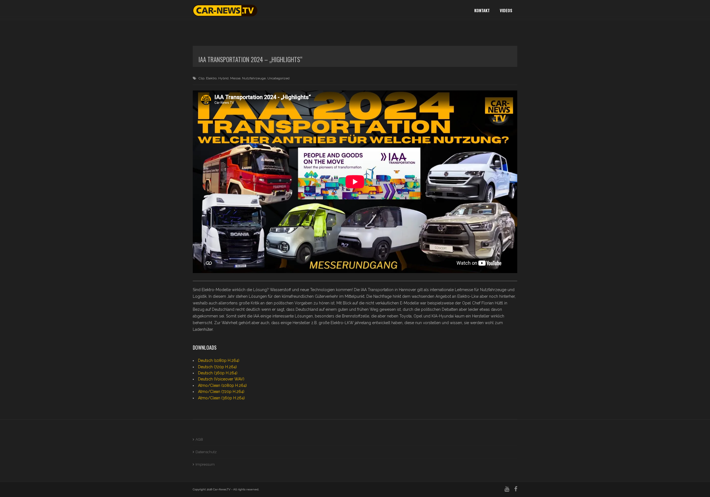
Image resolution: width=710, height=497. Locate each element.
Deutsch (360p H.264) (217, 373)
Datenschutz (206, 452)
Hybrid (223, 78)
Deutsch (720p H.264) (217, 367)
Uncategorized (278, 78)
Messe (235, 78)
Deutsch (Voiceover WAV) (221, 379)
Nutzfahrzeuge (254, 78)
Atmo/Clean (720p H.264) (221, 391)
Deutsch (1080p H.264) (218, 360)
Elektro (211, 78)
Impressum (205, 464)
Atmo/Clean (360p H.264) (221, 398)
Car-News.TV (221, 489)
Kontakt (482, 10)
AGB (199, 439)
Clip (201, 78)
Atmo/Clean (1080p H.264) (222, 385)
